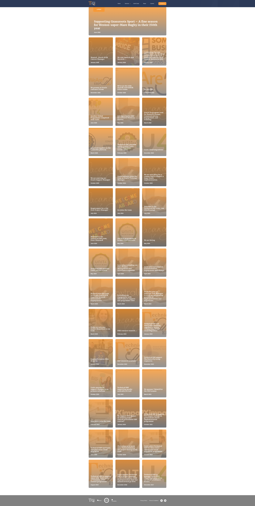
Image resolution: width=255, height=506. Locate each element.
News (144, 3)
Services (127, 3)
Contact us (162, 3)
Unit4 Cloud (136, 3)
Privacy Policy (143, 500)
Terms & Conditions (153, 500)
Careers (152, 3)
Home (119, 3)
